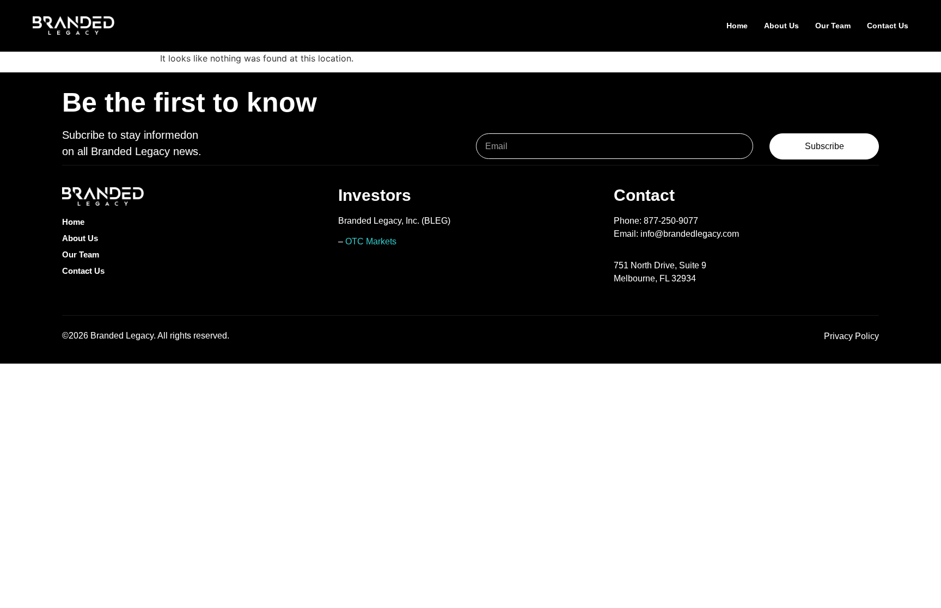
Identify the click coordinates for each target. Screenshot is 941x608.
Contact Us (887, 25)
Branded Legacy (122, 335)
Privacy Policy (851, 336)
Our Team (833, 25)
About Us (781, 25)
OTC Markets (370, 241)
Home (737, 25)
